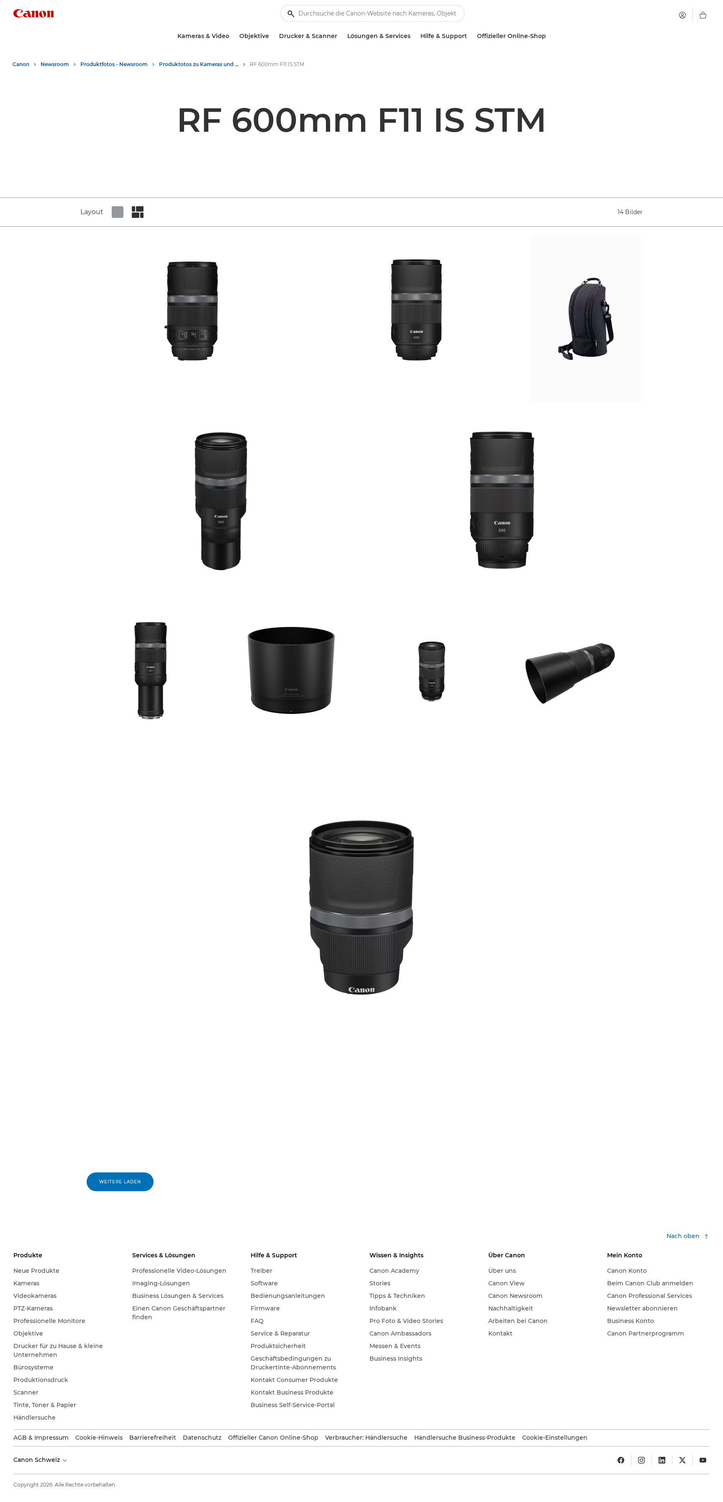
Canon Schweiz (37, 1460)
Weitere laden (120, 1182)
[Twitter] (682, 1460)
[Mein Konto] (682, 15)
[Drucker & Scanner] (340, 36)
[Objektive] (272, 36)
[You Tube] (703, 1460)
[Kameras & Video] (232, 36)
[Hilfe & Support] (470, 36)
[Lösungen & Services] (413, 36)
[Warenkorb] (703, 15)
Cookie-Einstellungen (554, 1437)
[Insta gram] (641, 1460)
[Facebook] (621, 1460)
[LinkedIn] (662, 1460)
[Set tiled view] (117, 212)
